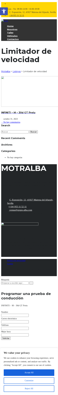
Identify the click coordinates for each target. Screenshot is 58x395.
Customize (29, 380)
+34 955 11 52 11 (16, 15)
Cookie (10, 264)
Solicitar (5, 338)
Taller (10, 32)
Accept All (29, 372)
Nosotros (12, 29)
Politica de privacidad (16, 260)
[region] (29, 371)
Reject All (29, 388)
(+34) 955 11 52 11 (18, 206)
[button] (4, 11)
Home (10, 26)
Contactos (13, 39)
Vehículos (12, 36)
